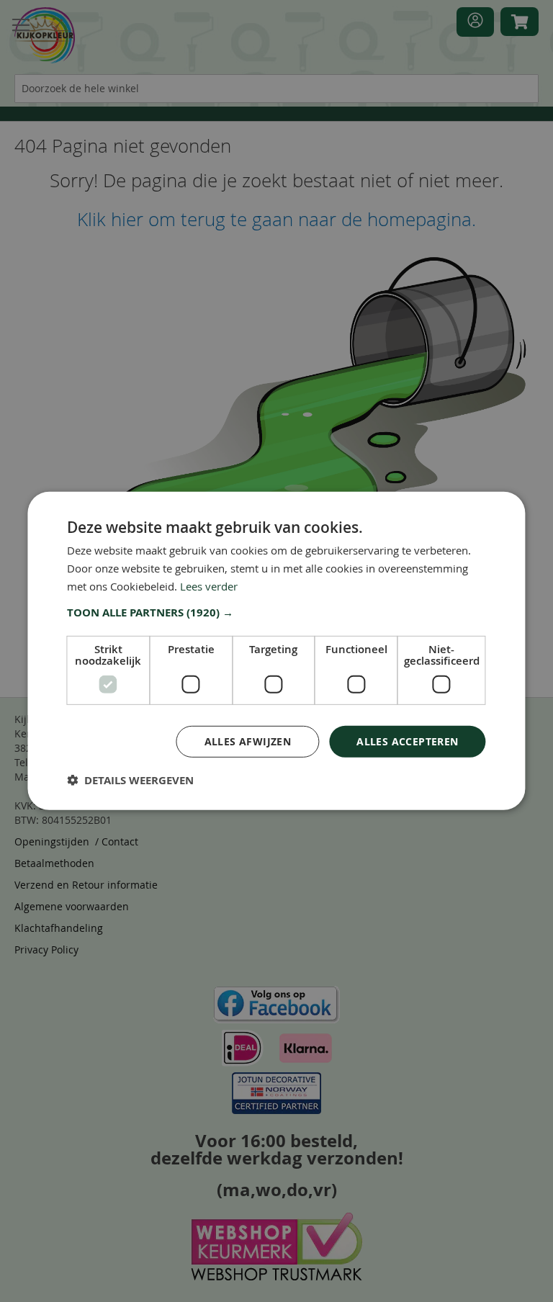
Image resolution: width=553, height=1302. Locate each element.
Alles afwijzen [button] (248, 740)
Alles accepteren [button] (407, 740)
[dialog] (276, 651)
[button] (276, 612)
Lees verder (209, 586)
